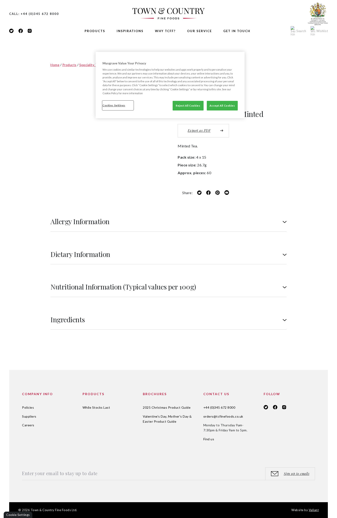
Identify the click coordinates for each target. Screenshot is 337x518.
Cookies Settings (113, 105)
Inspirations (130, 31)
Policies (28, 407)
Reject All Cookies (188, 105)
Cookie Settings (18, 515)
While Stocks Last (96, 407)
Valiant (314, 510)
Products (95, 31)
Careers (28, 425)
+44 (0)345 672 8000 (219, 407)
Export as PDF (199, 130)
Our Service (199, 31)
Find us (208, 439)
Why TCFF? (165, 31)
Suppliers (29, 416)
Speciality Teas (91, 65)
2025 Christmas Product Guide (167, 407)
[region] (170, 85)
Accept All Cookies (222, 105)
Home (54, 65)
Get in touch (236, 31)
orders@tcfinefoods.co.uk (223, 416)
